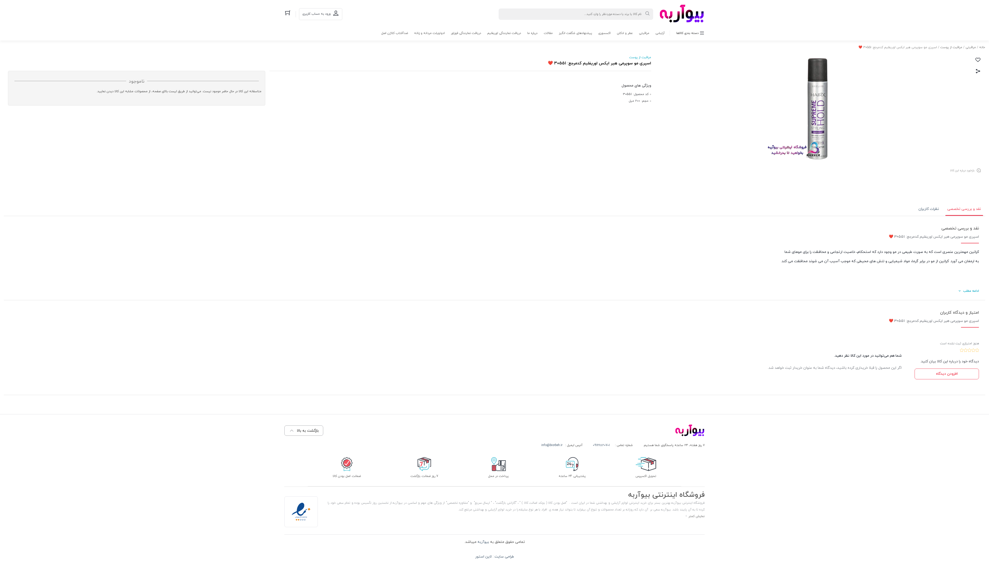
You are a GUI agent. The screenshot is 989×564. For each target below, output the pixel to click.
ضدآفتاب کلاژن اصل (394, 33)
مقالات (548, 33)
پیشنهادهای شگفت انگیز (575, 33)
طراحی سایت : (503, 556)
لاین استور (483, 556)
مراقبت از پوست (951, 47)
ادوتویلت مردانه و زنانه (429, 33)
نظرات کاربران (928, 209)
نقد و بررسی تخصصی (964, 209)
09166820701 (601, 445)
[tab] (964, 209)
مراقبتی (644, 33)
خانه (982, 47)
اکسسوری (604, 33)
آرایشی (660, 33)
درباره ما (532, 33)
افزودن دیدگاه (947, 373)
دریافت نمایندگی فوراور (466, 33)
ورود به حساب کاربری (316, 14)
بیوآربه (482, 542)
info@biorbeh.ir (551, 445)
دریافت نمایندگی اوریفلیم (504, 33)
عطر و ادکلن (625, 33)
